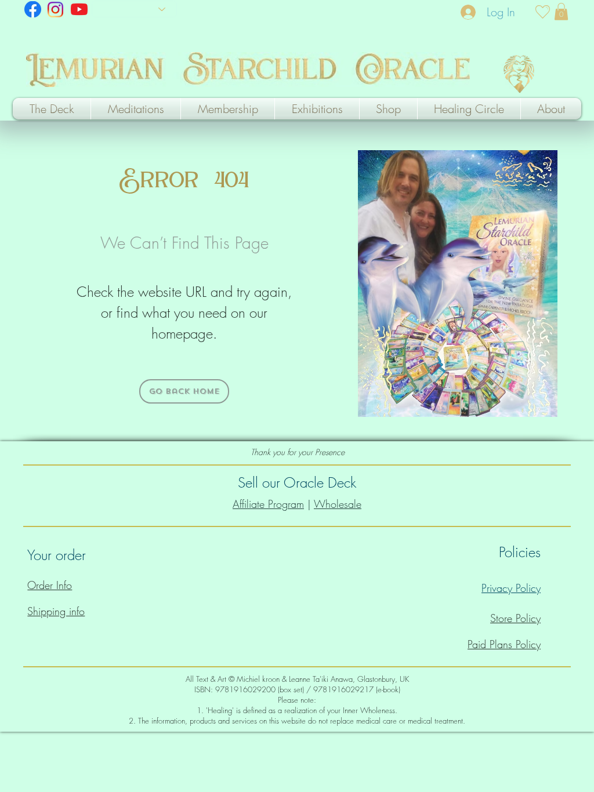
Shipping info (56, 611)
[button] (561, 11)
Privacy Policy (511, 588)
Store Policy (515, 618)
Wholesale (337, 504)
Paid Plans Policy (504, 644)
